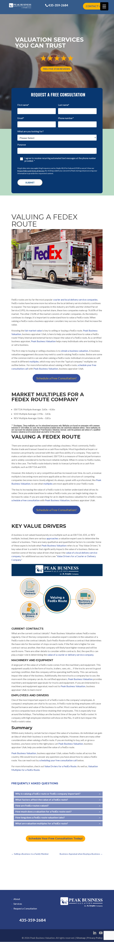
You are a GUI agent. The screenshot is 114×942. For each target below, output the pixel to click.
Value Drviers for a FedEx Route (60, 766)
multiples (34, 361)
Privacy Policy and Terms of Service (31, 171)
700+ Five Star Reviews (56, 69)
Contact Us (94, 6)
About (17, 899)
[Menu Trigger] (104, 6)
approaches (52, 538)
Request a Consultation (25, 908)
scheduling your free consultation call (58, 760)
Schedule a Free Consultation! (56, 378)
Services (18, 903)
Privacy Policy (95, 937)
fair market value (33, 330)
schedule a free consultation (25, 500)
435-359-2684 (58, 5)
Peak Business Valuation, (57, 500)
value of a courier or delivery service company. (70, 654)
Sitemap (81, 937)
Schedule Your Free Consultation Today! (55, 838)
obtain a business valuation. (75, 350)
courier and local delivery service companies (75, 299)
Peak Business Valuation (43, 341)
